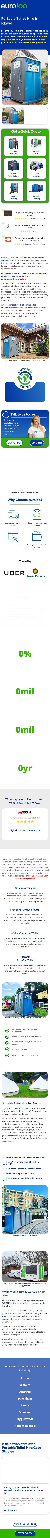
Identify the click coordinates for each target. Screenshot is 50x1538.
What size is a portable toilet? (20, 1173)
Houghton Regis (25, 1425)
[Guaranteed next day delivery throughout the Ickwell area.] (25, 999)
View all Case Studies (25, 1523)
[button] (25, 1157)
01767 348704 (14, 442)
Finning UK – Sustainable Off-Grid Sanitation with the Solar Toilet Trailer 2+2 (23, 1490)
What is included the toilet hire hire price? (25, 1157)
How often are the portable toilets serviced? (21, 1163)
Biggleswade (25, 1419)
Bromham (25, 1412)
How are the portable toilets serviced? (24, 1168)
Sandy (25, 1405)
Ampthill (25, 1391)
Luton (25, 1378)
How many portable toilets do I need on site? (23, 1179)
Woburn (25, 1385)
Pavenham (25, 1398)
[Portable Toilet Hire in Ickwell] (25, 1097)
